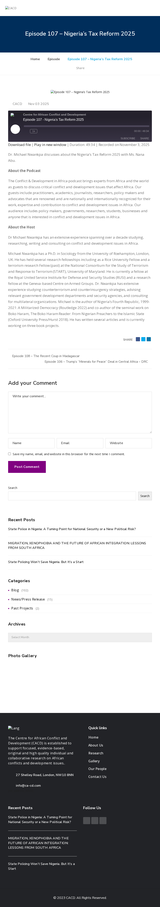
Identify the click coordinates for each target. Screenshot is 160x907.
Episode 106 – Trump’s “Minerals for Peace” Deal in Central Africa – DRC (97, 362)
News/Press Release (28, 599)
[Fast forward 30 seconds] (41, 131)
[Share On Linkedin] (149, 339)
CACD (17, 104)
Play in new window (50, 144)
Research (95, 753)
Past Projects (22, 608)
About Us (95, 745)
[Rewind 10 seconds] (26, 131)
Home (93, 737)
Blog (15, 590)
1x (33, 131)
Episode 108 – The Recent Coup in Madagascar (45, 356)
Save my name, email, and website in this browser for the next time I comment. (69, 454)
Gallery (94, 761)
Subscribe (128, 138)
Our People (97, 768)
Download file (19, 144)
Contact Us (97, 776)
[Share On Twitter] (143, 339)
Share (80, 68)
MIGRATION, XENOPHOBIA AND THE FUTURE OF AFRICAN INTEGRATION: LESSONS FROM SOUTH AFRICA (77, 545)
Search (12, 488)
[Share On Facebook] (138, 339)
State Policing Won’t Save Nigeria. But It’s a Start (46, 562)
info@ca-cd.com (28, 786)
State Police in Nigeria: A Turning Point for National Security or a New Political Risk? (72, 529)
